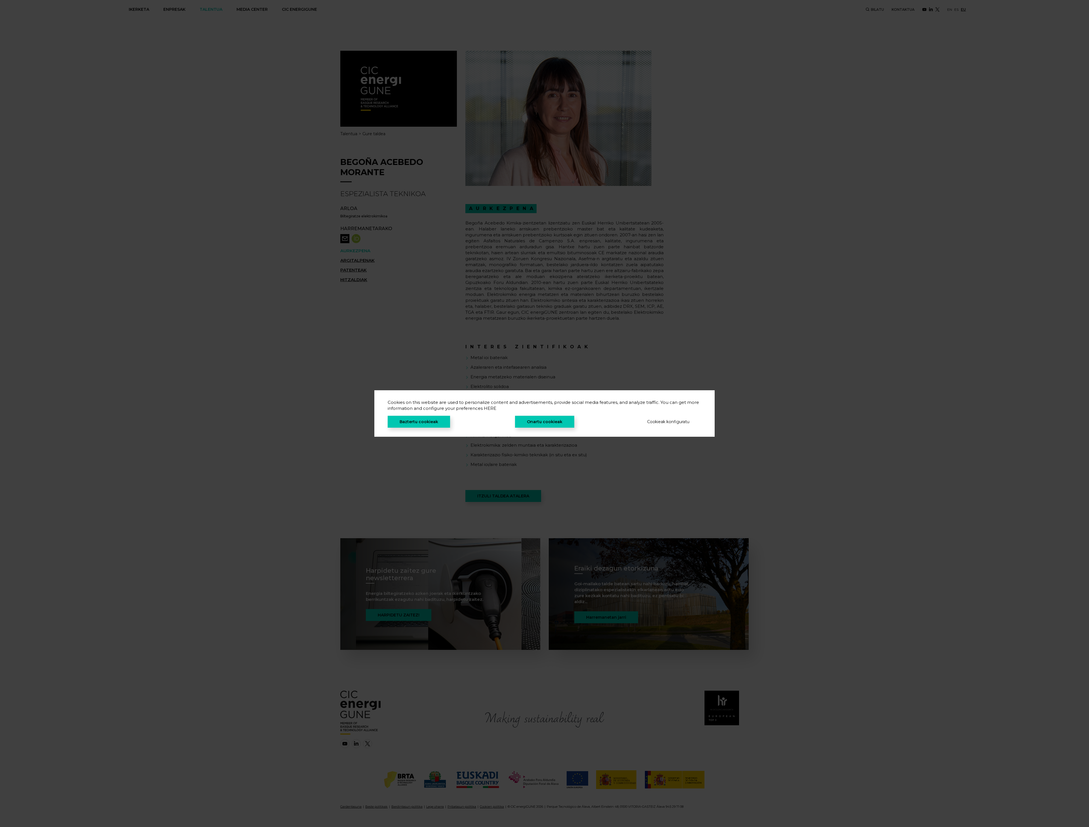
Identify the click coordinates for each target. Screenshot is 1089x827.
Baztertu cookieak (419, 421)
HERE (490, 408)
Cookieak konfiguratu (668, 421)
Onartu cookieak (544, 421)
